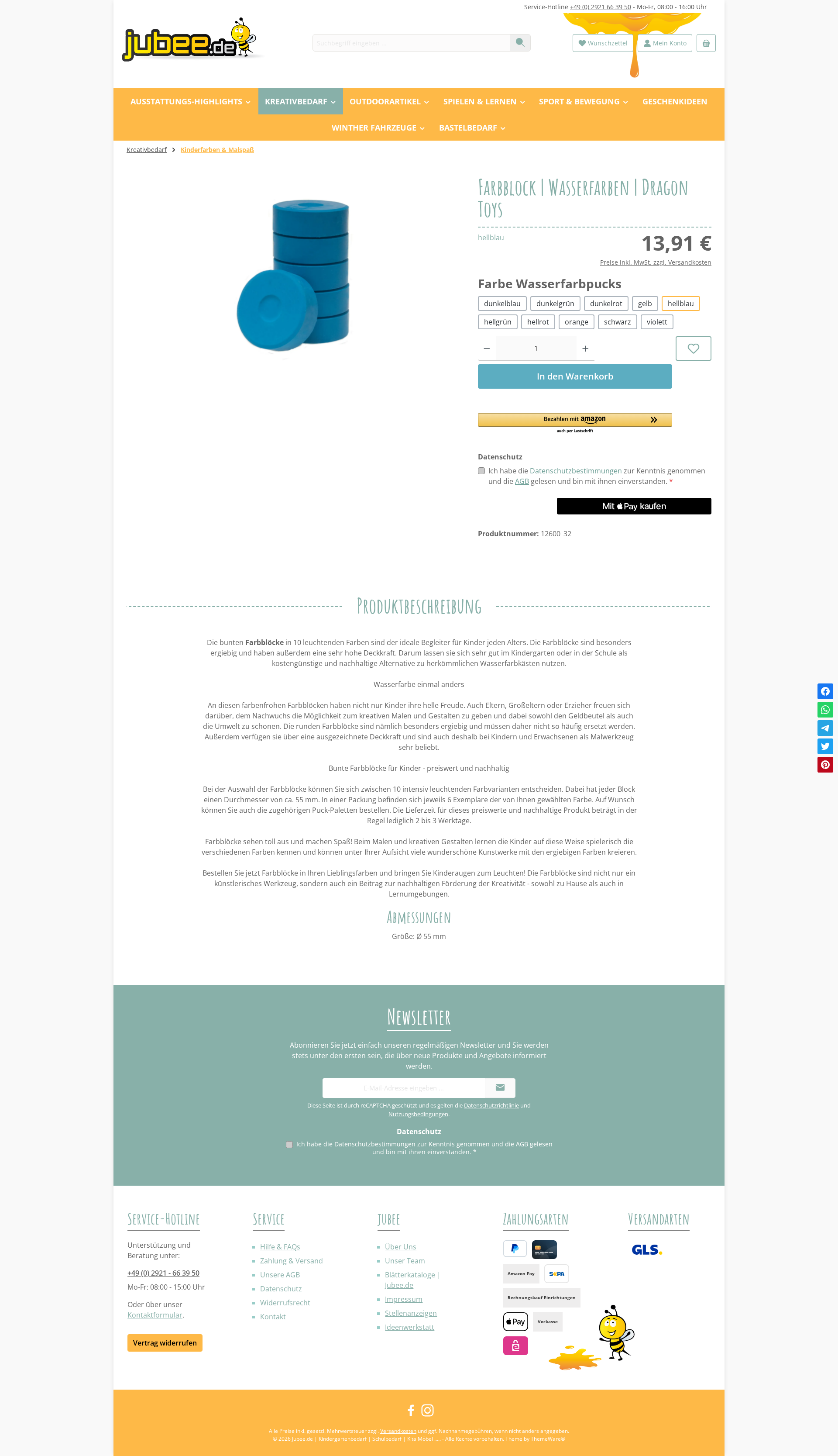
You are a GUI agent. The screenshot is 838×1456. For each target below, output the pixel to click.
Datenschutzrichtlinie (491, 1105)
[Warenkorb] (706, 43)
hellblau (681, 303)
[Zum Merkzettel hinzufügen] (694, 348)
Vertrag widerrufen (165, 1343)
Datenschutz (281, 1289)
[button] (575, 423)
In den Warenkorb (575, 376)
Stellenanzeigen (411, 1313)
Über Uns (400, 1247)
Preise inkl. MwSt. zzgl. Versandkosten (655, 262)
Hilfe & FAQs (280, 1247)
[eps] (516, 1346)
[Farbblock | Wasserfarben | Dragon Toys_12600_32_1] (293, 270)
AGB (522, 481)
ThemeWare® (548, 1438)
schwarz (617, 322)
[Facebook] (825, 691)
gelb (645, 303)
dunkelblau (502, 303)
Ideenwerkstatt (409, 1327)
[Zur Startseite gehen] (198, 43)
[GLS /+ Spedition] (647, 1249)
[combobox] (412, 43)
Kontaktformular (154, 1315)
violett (657, 322)
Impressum (403, 1299)
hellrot (538, 322)
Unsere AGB (280, 1275)
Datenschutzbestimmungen (576, 471)
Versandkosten (398, 1431)
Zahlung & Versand (291, 1261)
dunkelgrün (555, 303)
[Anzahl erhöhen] (585, 348)
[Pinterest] (825, 765)
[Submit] (500, 1088)
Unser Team (405, 1261)
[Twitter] (825, 746)
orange (576, 322)
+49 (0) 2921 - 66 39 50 (163, 1273)
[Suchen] (520, 43)
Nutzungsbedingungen (418, 1114)
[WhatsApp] (825, 710)
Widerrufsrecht (285, 1303)
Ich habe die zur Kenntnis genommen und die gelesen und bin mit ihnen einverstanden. (596, 476)
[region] (293, 270)
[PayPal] (515, 1248)
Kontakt (273, 1316)
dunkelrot (606, 303)
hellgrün (498, 322)
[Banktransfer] (557, 1273)
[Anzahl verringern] (487, 348)
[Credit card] (544, 1249)
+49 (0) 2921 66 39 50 (600, 7)
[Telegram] (825, 728)
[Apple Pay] (516, 1322)
